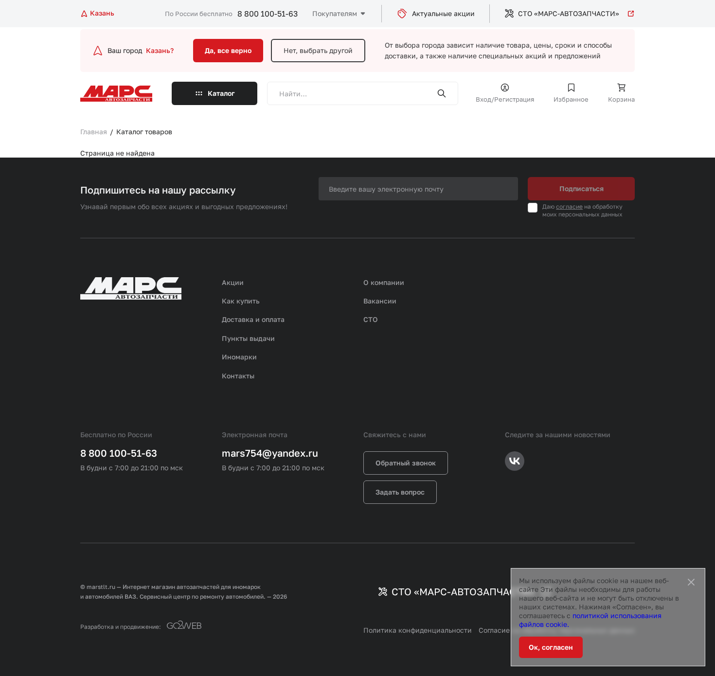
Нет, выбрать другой (318, 50)
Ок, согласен (551, 647)
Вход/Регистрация (505, 99)
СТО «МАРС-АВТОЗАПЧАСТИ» (568, 13)
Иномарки (239, 357)
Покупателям (334, 13)
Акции (233, 282)
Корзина (621, 99)
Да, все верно (228, 50)
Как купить (241, 301)
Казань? (160, 50)
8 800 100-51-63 (267, 13)
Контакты (238, 376)
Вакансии (379, 301)
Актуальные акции (443, 13)
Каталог (221, 93)
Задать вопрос (400, 492)
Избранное (571, 99)
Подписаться (581, 188)
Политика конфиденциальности (417, 630)
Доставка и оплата (253, 319)
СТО (370, 319)
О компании (383, 282)
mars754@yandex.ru (270, 453)
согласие (569, 206)
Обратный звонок (405, 463)
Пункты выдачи (248, 338)
